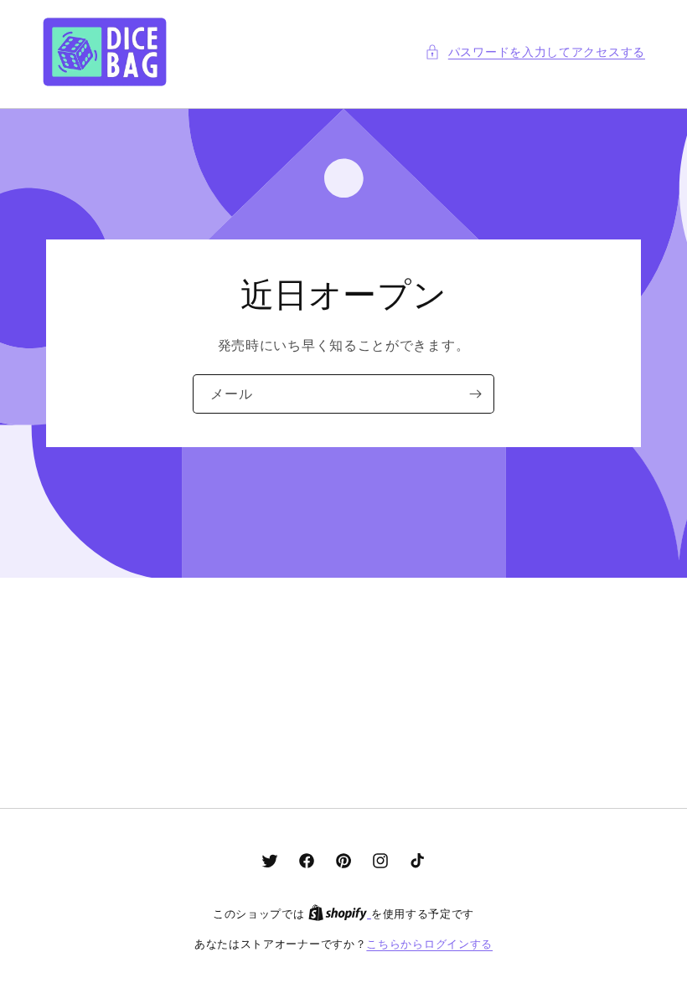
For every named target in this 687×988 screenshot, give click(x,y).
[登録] (475, 394)
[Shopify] (339, 913)
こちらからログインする (429, 943)
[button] (535, 51)
